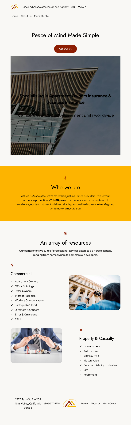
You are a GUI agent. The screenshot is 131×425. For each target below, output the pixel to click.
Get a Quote (65, 48)
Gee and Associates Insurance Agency (46, 6)
